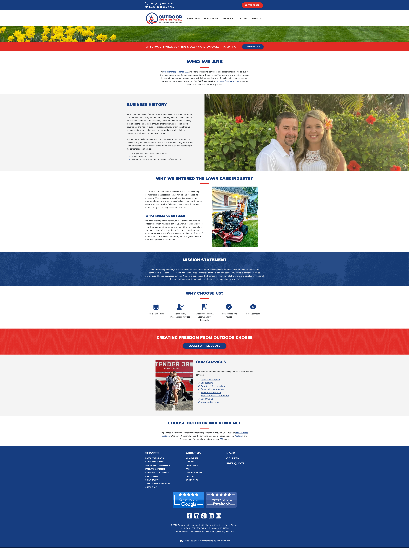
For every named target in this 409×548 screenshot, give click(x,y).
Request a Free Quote (203, 345)
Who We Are (192, 458)
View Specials (253, 47)
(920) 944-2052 (161, 3)
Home (230, 453)
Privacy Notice (211, 525)
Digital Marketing (205, 540)
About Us (256, 18)
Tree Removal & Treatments (215, 395)
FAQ (222, 439)
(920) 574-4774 (161, 7)
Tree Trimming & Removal (158, 484)
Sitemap (234, 525)
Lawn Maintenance (210, 379)
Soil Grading (207, 399)
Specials (190, 462)
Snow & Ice (229, 18)
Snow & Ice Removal (211, 392)
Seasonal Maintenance (212, 389)
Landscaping (211, 18)
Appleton (239, 436)
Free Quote (253, 5)
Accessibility (224, 525)
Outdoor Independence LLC (175, 72)
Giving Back (192, 465)
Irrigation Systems (210, 402)
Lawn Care (193, 18)
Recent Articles (194, 473)
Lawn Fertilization (155, 458)
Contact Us (192, 480)
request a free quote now (227, 81)
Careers (190, 476)
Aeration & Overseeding (213, 386)
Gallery (243, 18)
